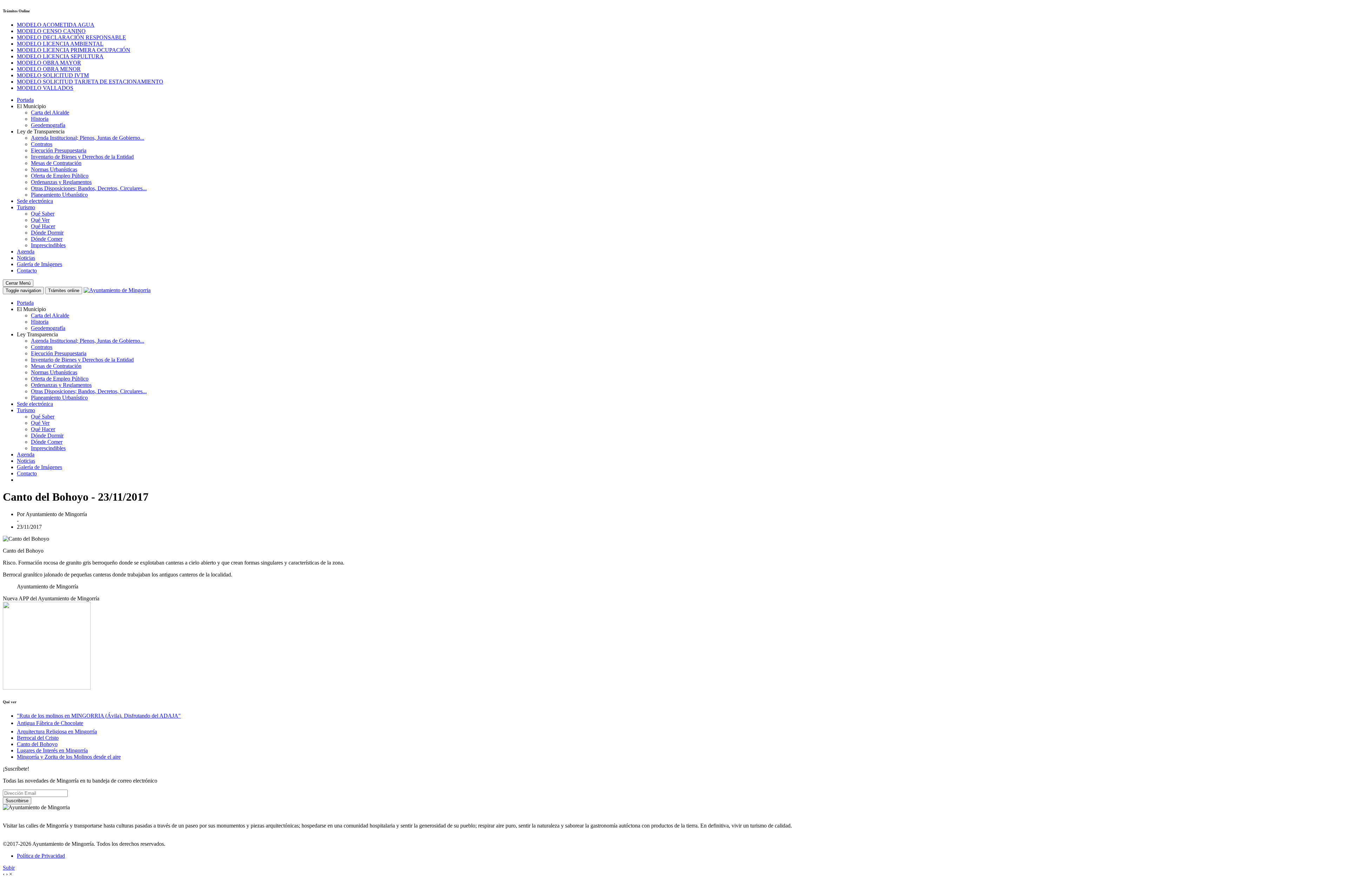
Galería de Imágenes (39, 264)
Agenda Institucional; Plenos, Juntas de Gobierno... (87, 138)
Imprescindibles (48, 245)
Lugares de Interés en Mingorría (52, 750)
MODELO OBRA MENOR (49, 69)
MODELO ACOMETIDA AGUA (55, 25)
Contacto (27, 271)
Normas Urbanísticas (54, 169)
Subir (9, 868)
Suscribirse (17, 800)
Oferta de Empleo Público (59, 176)
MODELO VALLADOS (45, 88)
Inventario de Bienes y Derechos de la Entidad (82, 157)
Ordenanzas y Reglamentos (61, 182)
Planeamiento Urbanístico (59, 195)
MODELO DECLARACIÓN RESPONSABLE (71, 37)
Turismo (26, 207)
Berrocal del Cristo (38, 738)
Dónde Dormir (47, 233)
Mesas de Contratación (56, 163)
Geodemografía (48, 125)
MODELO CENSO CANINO (51, 31)
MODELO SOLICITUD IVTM (53, 75)
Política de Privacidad (41, 856)
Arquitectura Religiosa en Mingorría (57, 731)
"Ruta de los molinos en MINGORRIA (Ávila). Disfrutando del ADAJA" (99, 716)
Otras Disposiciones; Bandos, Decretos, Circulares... (89, 188)
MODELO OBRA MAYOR (49, 63)
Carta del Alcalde (50, 113)
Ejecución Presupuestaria (58, 150)
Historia (39, 119)
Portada (25, 100)
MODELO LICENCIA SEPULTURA (60, 56)
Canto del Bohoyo (37, 744)
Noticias (26, 258)
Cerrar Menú (18, 283)
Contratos (41, 144)
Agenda (25, 252)
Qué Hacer (43, 226)
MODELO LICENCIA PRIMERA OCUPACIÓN (73, 50)
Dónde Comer (46, 239)
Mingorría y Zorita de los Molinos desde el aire (69, 757)
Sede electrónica (35, 201)
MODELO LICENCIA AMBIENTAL (60, 44)
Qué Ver (40, 220)
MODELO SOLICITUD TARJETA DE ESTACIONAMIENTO (90, 82)
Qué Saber (42, 214)
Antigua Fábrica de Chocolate (50, 723)
